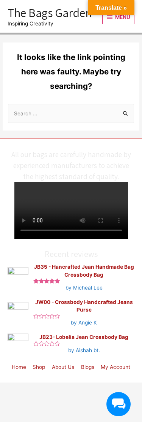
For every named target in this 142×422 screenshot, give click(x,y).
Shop (39, 367)
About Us (63, 367)
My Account (115, 367)
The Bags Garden (50, 12)
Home (19, 367)
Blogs (87, 367)
